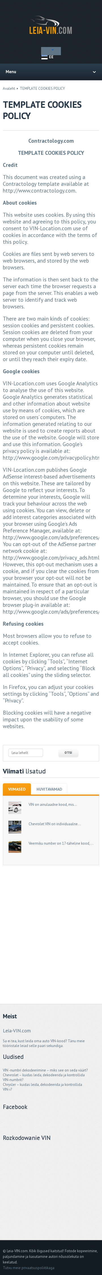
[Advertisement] (51, 926)
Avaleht (9, 88)
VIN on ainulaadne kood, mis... (53, 804)
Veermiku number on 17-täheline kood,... (61, 843)
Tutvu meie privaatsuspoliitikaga (28, 1267)
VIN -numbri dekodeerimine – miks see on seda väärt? (45, 1070)
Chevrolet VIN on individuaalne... (55, 824)
